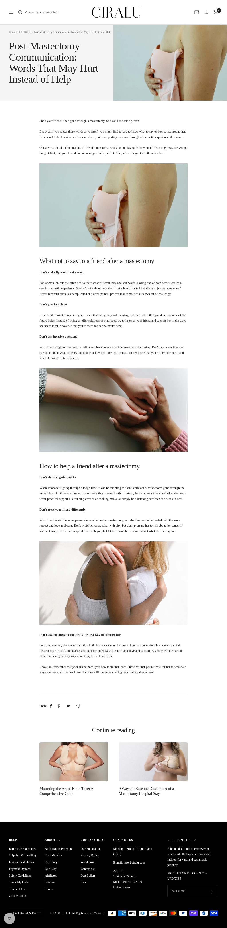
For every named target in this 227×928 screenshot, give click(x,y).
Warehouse (87, 862)
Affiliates (51, 875)
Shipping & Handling (22, 855)
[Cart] (215, 12)
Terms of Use (17, 889)
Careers (49, 889)
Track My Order (19, 882)
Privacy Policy (90, 855)
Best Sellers (88, 875)
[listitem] (51, 706)
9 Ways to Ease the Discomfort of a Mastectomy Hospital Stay (146, 791)
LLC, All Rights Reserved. (80, 913)
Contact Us (87, 869)
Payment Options (19, 869)
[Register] (212, 891)
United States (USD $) (24, 913)
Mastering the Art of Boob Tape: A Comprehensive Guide (66, 791)
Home (12, 32)
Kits (83, 882)
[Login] (206, 12)
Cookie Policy (18, 895)
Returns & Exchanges (22, 848)
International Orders (21, 862)
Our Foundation (91, 848)
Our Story (51, 862)
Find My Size (53, 855)
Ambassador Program (58, 848)
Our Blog (51, 869)
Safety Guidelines (20, 875)
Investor (50, 882)
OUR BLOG (24, 32)
